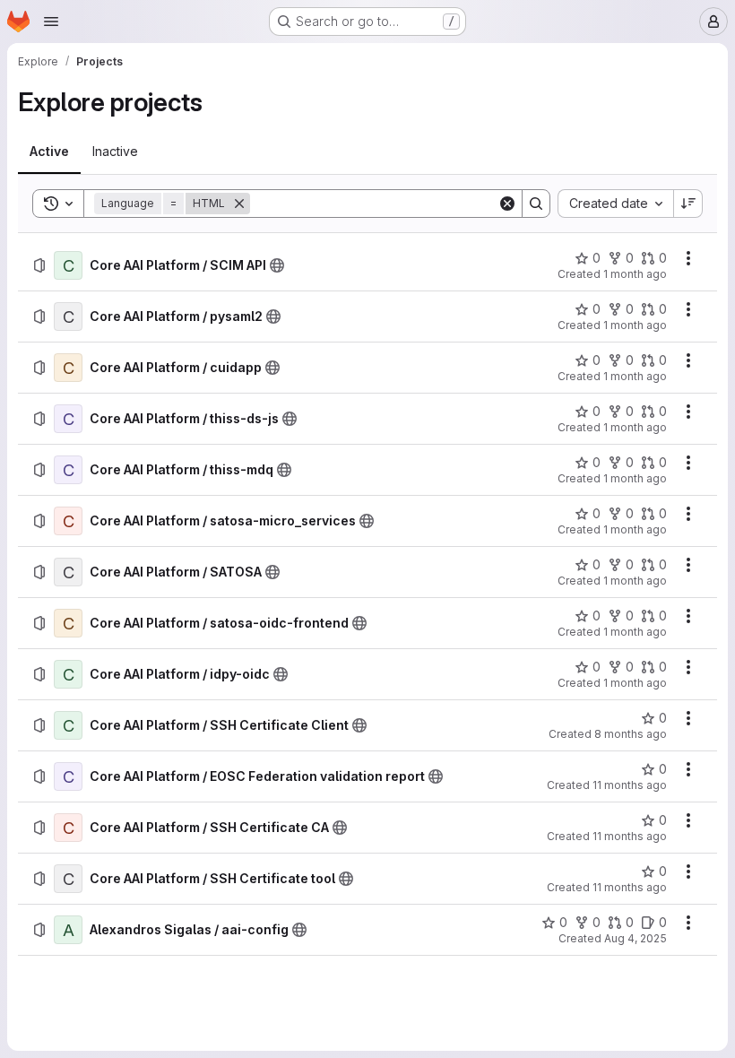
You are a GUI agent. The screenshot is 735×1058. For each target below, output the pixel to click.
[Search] (536, 203)
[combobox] (615, 203)
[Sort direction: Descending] (688, 203)
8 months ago (630, 734)
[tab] (49, 151)
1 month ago (635, 274)
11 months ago (629, 785)
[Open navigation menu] (51, 21)
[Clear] (507, 203)
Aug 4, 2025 (635, 938)
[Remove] (239, 203)
